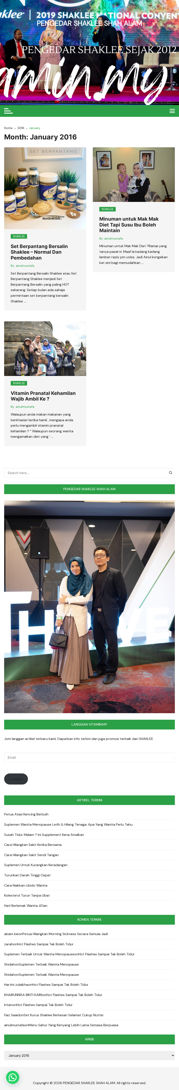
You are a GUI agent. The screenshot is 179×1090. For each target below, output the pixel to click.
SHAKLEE (19, 236)
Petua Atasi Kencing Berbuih (26, 814)
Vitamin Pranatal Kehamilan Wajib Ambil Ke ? (43, 396)
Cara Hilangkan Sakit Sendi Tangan (31, 855)
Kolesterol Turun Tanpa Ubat (27, 895)
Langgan (16, 778)
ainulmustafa (25, 266)
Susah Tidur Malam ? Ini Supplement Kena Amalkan (44, 834)
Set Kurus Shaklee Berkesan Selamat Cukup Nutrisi (63, 1015)
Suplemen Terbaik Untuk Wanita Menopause (39, 954)
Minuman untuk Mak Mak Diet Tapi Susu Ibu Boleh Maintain (129, 224)
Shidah (9, 964)
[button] (12, 1077)
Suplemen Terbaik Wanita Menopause (49, 964)
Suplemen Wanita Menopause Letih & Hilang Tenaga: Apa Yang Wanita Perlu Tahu (68, 824)
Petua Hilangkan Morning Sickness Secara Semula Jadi (65, 934)
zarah (8, 944)
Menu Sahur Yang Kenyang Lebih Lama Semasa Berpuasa (73, 1025)
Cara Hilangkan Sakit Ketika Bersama (33, 844)
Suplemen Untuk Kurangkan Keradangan (35, 865)
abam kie (11, 934)
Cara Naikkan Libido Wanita (25, 885)
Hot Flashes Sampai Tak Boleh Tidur (45, 944)
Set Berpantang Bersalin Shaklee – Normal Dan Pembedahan (39, 252)
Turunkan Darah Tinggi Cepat (27, 875)
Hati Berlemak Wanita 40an (25, 905)
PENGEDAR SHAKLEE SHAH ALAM (89, 23)
